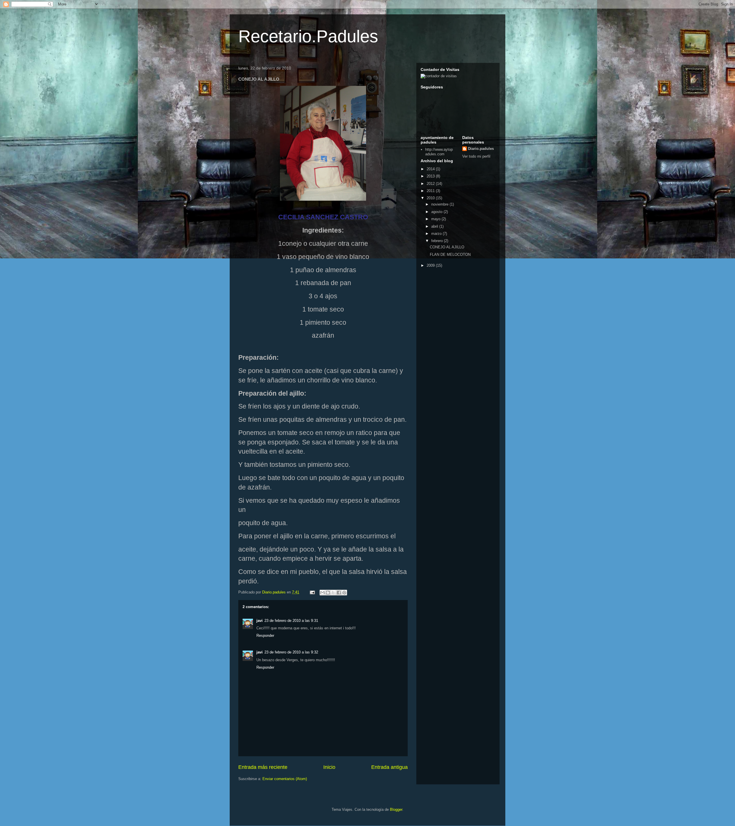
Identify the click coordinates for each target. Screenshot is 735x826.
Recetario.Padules (308, 36)
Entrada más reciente (262, 767)
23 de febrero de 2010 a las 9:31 (291, 620)
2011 (431, 191)
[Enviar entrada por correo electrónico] (312, 592)
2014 (431, 169)
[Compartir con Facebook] (339, 592)
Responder (265, 635)
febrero (437, 241)
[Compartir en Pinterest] (344, 592)
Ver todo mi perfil (476, 156)
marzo (437, 233)
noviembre (440, 204)
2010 (431, 198)
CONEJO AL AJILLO (447, 247)
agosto (437, 212)
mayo (436, 219)
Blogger (396, 809)
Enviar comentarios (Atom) (284, 779)
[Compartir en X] (333, 592)
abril (435, 226)
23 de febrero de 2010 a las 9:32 (291, 652)
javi (259, 620)
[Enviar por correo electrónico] (322, 592)
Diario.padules (481, 148)
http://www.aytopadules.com (439, 151)
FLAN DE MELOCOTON (450, 254)
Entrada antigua (389, 767)
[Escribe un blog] (328, 592)
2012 (431, 183)
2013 (431, 176)
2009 (431, 265)
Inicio (329, 767)
